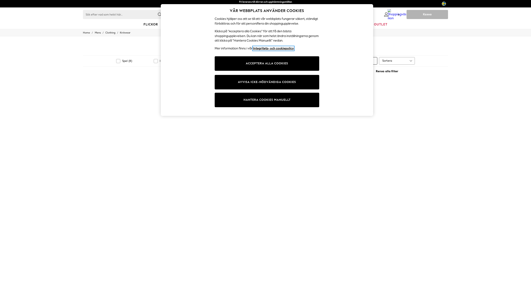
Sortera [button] (387, 60)
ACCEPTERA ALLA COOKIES (267, 63)
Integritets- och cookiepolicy (273, 48)
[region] (267, 60)
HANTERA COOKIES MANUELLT (267, 100)
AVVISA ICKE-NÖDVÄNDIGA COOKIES (267, 82)
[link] (386, 14)
